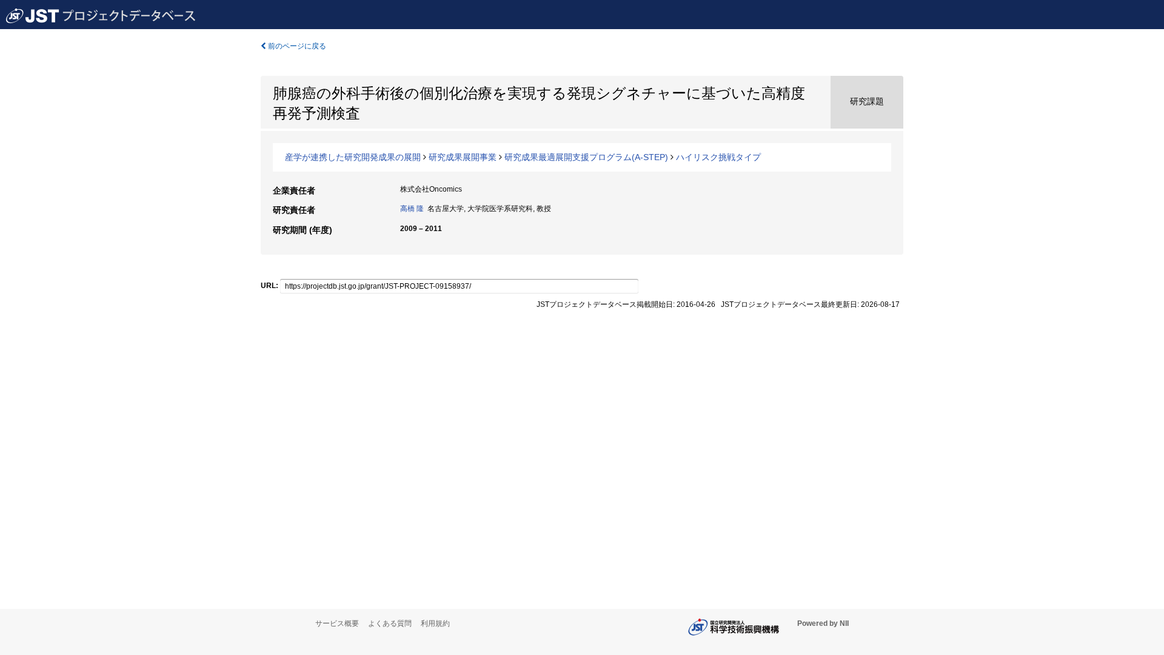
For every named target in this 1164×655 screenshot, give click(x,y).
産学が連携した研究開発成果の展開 (353, 157)
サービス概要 (337, 623)
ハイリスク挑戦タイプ (718, 157)
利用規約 (435, 623)
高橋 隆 (412, 208)
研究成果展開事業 (463, 157)
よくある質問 (390, 623)
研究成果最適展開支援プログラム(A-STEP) (586, 157)
